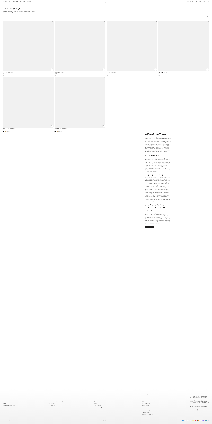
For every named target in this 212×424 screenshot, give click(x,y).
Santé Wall (164, 72)
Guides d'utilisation (51, 403)
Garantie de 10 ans (145, 405)
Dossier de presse (97, 401)
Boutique (5, 2)
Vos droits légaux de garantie (147, 414)
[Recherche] (208, 2)
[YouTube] (195, 410)
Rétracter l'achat (51, 407)
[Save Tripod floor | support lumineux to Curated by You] (52, 69)
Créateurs (5, 403)
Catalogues (5, 401)
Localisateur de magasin (7, 407)
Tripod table (61, 128)
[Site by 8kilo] (9, 420)
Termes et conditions (146, 403)
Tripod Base (9, 128)
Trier (207, 16)
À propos (9, 2)
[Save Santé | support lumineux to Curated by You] (103, 69)
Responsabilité (15, 2)
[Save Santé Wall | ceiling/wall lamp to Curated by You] (207, 69)
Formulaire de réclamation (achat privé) (55, 401)
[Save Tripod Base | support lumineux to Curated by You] (52, 126)
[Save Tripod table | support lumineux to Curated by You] (103, 126)
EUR (196, 1)
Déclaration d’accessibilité (147, 407)
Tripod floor (8, 72)
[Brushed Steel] (7, 131)
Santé (59, 72)
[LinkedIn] (197, 410)
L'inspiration (28, 2)
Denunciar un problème (146, 410)
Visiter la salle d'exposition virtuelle (9, 405)
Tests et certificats (98, 405)
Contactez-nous (51, 396)
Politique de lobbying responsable (148, 401)
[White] (9, 131)
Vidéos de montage (51, 405)
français (199, 1)
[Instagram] (193, 410)
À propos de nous (6, 396)
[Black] (3, 131)
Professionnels (22, 1)
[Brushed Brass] (5, 131)
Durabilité (96, 403)
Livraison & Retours (146, 396)
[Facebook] (190, 410)
